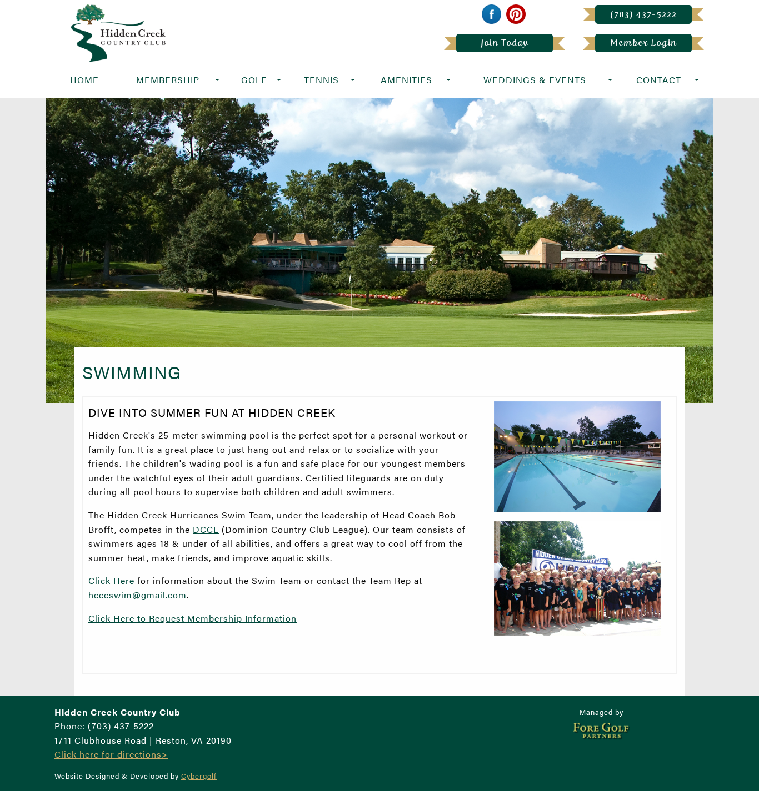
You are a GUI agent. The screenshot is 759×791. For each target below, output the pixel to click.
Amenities (406, 79)
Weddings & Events (534, 79)
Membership (167, 79)
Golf (254, 79)
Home (84, 79)
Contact (658, 79)
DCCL (206, 529)
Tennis (321, 79)
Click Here (111, 580)
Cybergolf (199, 776)
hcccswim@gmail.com (137, 594)
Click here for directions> (111, 754)
